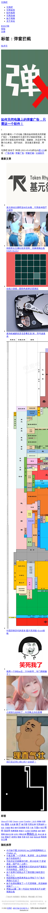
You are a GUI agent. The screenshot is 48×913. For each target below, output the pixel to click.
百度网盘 (33, 831)
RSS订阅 (5, 26)
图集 (7, 824)
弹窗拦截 (30, 153)
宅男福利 (40, 824)
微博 (16, 828)
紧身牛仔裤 (9, 834)
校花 (42, 828)
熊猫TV (22, 831)
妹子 (18, 824)
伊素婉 (39, 821)
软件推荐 (10, 13)
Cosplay (27, 821)
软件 (27, 837)
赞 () (42, 150)
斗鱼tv (37, 827)
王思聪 (27, 831)
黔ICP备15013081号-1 (20, 908)
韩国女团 (37, 837)
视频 (19, 837)
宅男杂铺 (10, 15)
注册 (3, 31)
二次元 (33, 821)
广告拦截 (9, 153)
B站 (10, 821)
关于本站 (39, 897)
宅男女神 (32, 824)
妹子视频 (10, 18)
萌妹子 (8, 837)
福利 (39, 831)
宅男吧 (4, 2)
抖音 (27, 828)
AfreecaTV (5, 821)
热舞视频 (14, 831)
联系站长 (24, 897)
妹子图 (24, 824)
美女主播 (41, 834)
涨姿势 (7, 831)
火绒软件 (40, 153)
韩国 (31, 837)
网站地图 (31, 897)
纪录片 (16, 834)
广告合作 (9, 897)
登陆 (3, 29)
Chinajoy (16, 821)
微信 (12, 828)
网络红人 (32, 833)
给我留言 (16, 897)
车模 (23, 837)
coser (21, 821)
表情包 (14, 837)
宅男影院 (10, 10)
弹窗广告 (19, 153)
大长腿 (12, 824)
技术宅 (4, 46)
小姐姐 (7, 828)
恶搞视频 (21, 828)
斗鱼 (31, 828)
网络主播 (22, 834)
